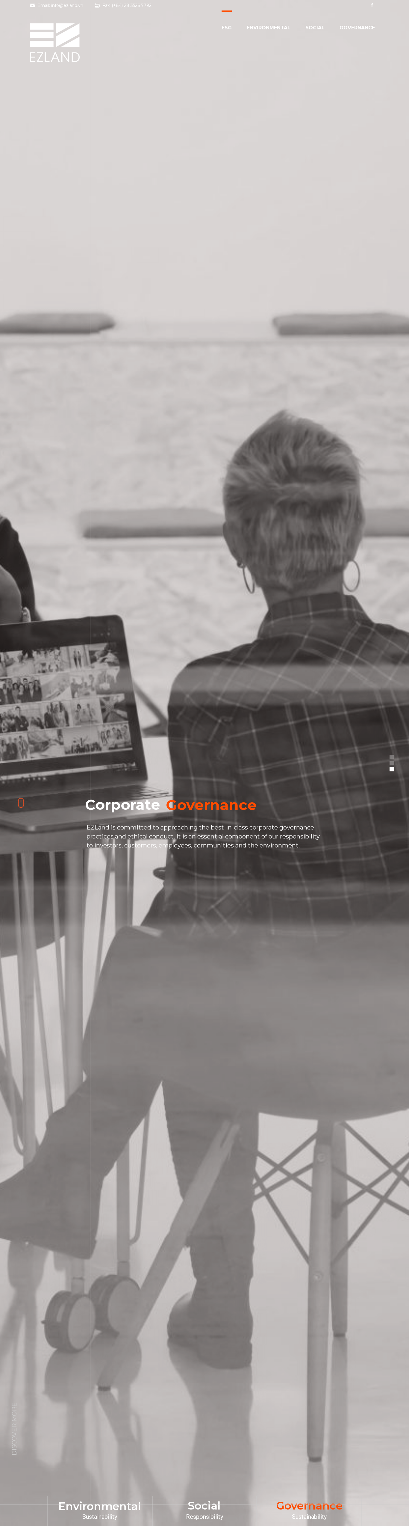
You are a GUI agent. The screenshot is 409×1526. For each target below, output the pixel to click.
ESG (227, 28)
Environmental (268, 28)
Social (315, 28)
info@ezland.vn (67, 5)
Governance (357, 28)
